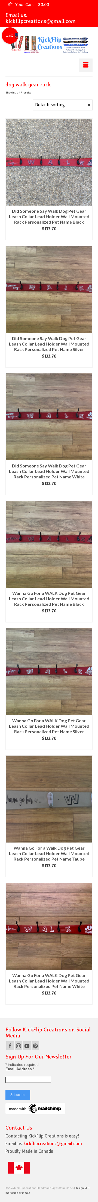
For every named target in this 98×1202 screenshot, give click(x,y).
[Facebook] (10, 1045)
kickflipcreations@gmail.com (40, 21)
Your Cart (31, 4)
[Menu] (86, 65)
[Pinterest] (35, 1045)
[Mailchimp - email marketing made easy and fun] (35, 1108)
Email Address (19, 1069)
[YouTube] (27, 1045)
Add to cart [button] (49, 236)
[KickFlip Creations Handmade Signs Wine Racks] (49, 44)
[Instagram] (18, 1045)
